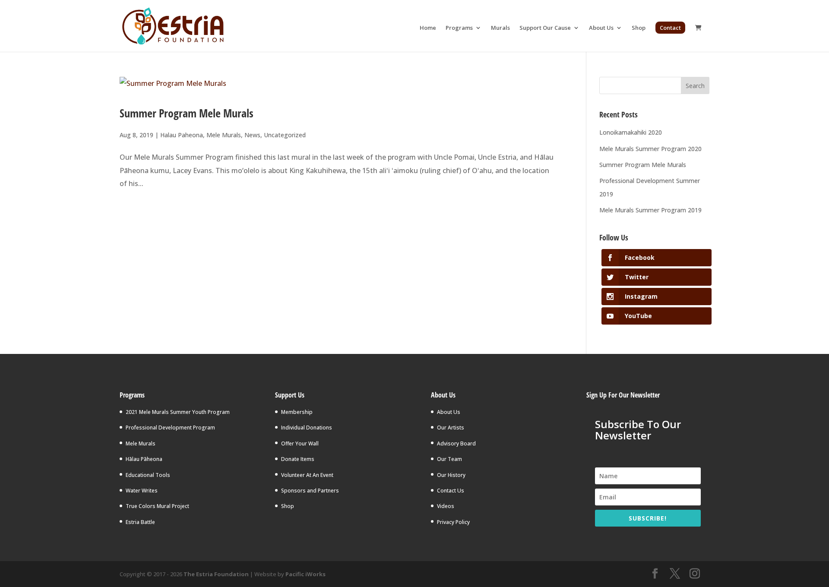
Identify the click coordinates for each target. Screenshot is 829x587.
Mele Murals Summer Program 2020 (650, 149)
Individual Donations (306, 427)
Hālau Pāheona (144, 459)
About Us (601, 28)
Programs (459, 28)
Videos (445, 506)
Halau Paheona (181, 135)
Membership (297, 412)
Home (428, 28)
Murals (500, 28)
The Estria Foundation (216, 574)
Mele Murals (223, 135)
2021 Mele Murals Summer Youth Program (178, 412)
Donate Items (297, 459)
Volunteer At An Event (307, 475)
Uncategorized (285, 135)
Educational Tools (148, 475)
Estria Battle (140, 522)
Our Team (449, 459)
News (252, 135)
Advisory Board (456, 443)
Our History (451, 475)
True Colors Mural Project (157, 506)
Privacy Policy (453, 522)
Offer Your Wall (300, 443)
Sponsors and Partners (310, 490)
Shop (638, 28)
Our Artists (450, 427)
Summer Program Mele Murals (186, 113)
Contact (670, 28)
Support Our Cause (545, 28)
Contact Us (450, 490)
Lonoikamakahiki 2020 (630, 132)
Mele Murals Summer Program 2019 (650, 210)
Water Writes (142, 490)
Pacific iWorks (305, 574)
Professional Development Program (170, 427)
